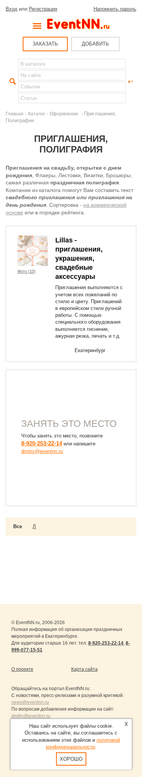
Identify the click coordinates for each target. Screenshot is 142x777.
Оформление (65, 113)
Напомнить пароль (115, 9)
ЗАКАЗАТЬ (45, 44)
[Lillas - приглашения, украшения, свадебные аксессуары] (32, 251)
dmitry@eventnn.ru (42, 451)
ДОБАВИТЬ (95, 44)
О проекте (22, 669)
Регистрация (43, 9)
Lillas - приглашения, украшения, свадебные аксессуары (79, 258)
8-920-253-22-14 (41, 443)
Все (17, 526)
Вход (11, 9)
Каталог (36, 113)
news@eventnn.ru (30, 702)
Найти (12, 81)
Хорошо (71, 759)
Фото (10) (26, 271)
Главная (14, 113)
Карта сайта (84, 669)
